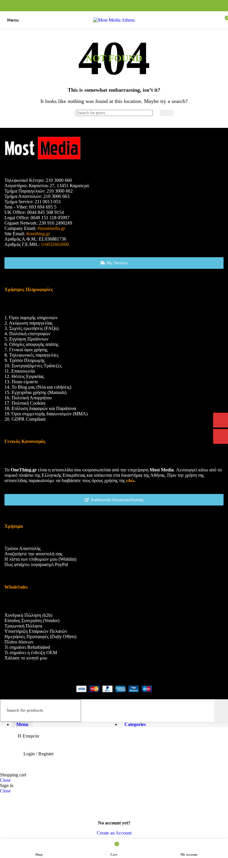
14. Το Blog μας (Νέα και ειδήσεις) (37, 387)
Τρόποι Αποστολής (22, 548)
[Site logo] (114, 20)
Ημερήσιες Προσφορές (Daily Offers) (40, 636)
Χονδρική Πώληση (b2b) (28, 615)
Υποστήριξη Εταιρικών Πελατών (35, 631)
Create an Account (114, 832)
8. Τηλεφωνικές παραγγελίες (31, 355)
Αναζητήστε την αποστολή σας (33, 553)
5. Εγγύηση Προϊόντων (26, 338)
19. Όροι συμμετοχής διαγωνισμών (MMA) (46, 413)
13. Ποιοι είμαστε (21, 381)
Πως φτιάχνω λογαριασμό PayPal (36, 564)
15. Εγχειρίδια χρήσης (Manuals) (35, 392)
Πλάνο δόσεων (18, 641)
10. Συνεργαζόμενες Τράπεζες (33, 365)
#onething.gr (38, 233)
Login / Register (38, 753)
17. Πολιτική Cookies (24, 403)
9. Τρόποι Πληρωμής (24, 360)
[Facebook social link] (100, 5)
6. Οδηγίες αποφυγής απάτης (31, 344)
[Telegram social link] (127, 5)
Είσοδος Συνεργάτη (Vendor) (31, 620)
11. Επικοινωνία (19, 371)
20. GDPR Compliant (24, 419)
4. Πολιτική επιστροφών (27, 333)
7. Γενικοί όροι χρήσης (26, 349)
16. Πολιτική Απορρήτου (28, 397)
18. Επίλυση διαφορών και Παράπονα (40, 408)
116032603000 (55, 244)
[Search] (166, 113)
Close (5, 780)
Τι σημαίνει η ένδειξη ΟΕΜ (30, 652)
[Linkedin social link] (121, 5)
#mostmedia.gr (51, 228)
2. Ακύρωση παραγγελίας (28, 322)
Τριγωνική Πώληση (23, 625)
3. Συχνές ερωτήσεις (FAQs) (31, 328)
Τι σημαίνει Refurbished (27, 647)
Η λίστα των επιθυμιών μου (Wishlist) (40, 559)
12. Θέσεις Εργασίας (24, 376)
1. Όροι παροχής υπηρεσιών (31, 317)
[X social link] (107, 5)
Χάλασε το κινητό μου (25, 657)
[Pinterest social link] (114, 5)
